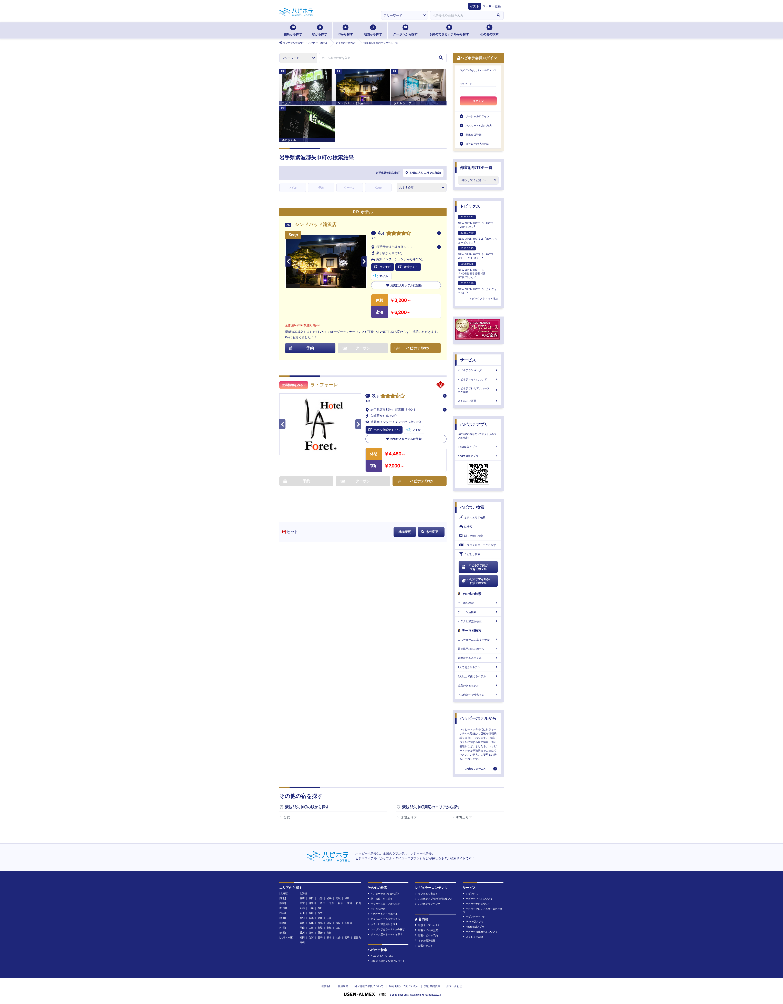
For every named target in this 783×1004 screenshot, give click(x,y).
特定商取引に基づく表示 (403, 986)
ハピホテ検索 (472, 507)
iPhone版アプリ (467, 446)
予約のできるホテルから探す (449, 34)
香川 (302, 932)
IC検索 (468, 526)
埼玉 (322, 903)
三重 (329, 917)
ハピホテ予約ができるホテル (478, 567)
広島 (311, 927)
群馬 (358, 903)
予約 (321, 187)
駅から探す (319, 34)
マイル (292, 187)
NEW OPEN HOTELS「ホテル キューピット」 (478, 237)
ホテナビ (385, 267)
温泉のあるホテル (468, 685)
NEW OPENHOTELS (382, 955)
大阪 (302, 922)
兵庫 (311, 922)
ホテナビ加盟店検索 (470, 621)
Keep (378, 187)
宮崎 (347, 937)
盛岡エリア (408, 818)
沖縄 (302, 942)
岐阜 (311, 917)
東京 (302, 903)
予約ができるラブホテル (384, 913)
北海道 (303, 893)
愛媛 (320, 932)
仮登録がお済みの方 (477, 143)
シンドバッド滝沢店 (315, 224)
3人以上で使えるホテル (472, 676)
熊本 (329, 937)
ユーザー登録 (491, 6)
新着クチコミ (425, 945)
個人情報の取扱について (368, 986)
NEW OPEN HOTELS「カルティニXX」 (477, 288)
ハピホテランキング (470, 370)
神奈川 (312, 903)
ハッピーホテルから (478, 718)
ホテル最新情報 (426, 940)
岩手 (329, 898)
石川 (302, 912)
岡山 (302, 927)
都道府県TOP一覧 (476, 167)
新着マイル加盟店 (428, 930)
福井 (320, 912)
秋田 (311, 898)
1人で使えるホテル (469, 667)
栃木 (340, 903)
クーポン (349, 187)
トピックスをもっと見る (483, 298)
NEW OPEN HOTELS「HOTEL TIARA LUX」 (476, 222)
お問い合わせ (454, 986)
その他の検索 (489, 34)
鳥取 (320, 927)
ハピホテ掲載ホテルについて (482, 931)
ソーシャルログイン (477, 116)
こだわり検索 (472, 554)
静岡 (320, 917)
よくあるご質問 (467, 400)
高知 (329, 932)
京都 (320, 922)
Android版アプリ (468, 455)
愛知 (302, 917)
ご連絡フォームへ (475, 768)
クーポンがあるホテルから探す (388, 929)
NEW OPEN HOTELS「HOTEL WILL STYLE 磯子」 (476, 253)
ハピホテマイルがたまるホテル (478, 581)
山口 (338, 927)
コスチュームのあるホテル (474, 639)
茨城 (349, 903)
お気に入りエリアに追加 (425, 172)
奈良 (338, 922)
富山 (311, 912)
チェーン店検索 (467, 612)
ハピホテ (417, 348)
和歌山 (348, 922)
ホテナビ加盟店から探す (384, 924)
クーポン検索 (466, 602)
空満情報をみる (292, 385)
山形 (320, 898)
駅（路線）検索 (473, 535)
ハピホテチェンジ (475, 916)
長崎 (320, 937)
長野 (320, 908)
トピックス (470, 206)
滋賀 (329, 922)
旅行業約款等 (432, 986)
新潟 (302, 908)
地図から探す (373, 34)
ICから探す (345, 34)
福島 (347, 898)
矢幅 (286, 818)
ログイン (478, 101)
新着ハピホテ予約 (428, 935)
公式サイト (411, 267)
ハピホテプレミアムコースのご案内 (474, 390)
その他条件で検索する (471, 694)
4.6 (381, 233)
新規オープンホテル (429, 925)
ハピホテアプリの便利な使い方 (435, 898)
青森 (302, 898)
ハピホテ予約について (478, 903)
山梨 (311, 908)
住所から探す (293, 34)
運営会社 (326, 986)
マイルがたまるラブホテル (385, 919)
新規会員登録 (473, 134)
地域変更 (405, 532)
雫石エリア (464, 818)
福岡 (302, 937)
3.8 (375, 396)
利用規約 (343, 986)
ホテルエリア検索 (475, 517)
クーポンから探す (405, 34)
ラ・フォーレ (324, 384)
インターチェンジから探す (385, 893)
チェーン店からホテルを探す (387, 934)
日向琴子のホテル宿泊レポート (388, 960)
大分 (338, 937)
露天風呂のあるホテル (471, 648)
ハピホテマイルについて (472, 379)
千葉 (331, 903)
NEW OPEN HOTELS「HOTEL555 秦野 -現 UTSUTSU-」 (471, 270)
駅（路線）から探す (382, 898)
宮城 (338, 898)
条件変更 (432, 532)
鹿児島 (357, 937)
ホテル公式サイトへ (386, 429)
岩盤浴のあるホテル (470, 658)
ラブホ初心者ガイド (429, 893)
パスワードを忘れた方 (479, 125)
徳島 (311, 932)
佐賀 (311, 937)
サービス (468, 360)
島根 (329, 927)
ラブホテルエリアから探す (480, 545)
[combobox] (461, 15)
